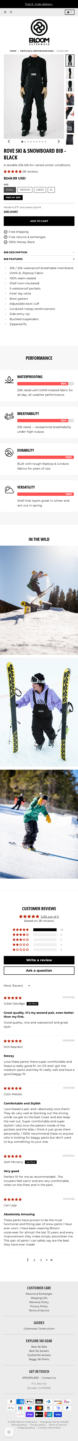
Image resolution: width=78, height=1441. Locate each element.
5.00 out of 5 (50, 916)
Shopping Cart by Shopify (54, 1422)
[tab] (22, 142)
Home (13, 51)
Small (10, 189)
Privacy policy (38, 1424)
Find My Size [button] (13, 197)
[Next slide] (58, 141)
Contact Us (49, 1377)
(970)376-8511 (30, 1377)
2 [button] (34, 1260)
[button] (13, 171)
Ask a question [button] (39, 970)
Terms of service (58, 1424)
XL (51, 189)
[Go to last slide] (9, 141)
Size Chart (11, 211)
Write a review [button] (39, 960)
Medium (25, 189)
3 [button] (41, 1260)
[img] (13, 998)
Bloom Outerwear (27, 1422)
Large (40, 189)
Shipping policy (26, 1427)
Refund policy (19, 1424)
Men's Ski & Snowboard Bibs (36, 51)
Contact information (49, 1427)
